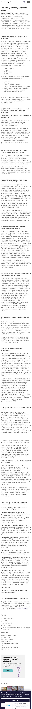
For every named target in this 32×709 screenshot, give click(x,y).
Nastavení (15, 700)
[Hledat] (20, 1)
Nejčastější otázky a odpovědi (8, 635)
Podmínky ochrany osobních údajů (9, 643)
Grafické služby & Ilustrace (7, 639)
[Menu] (28, 1)
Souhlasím (23, 705)
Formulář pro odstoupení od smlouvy (10, 647)
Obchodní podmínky (6, 641)
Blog (2, 645)
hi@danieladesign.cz (22, 608)
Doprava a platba (5, 637)
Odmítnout (8, 705)
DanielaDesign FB (7, 623)
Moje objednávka (5, 649)
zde (21, 696)
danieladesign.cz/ (7, 625)
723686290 (5, 620)
